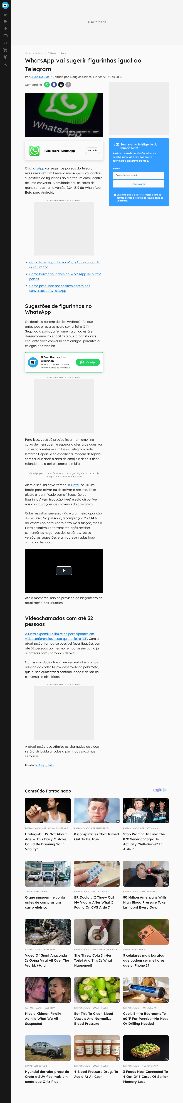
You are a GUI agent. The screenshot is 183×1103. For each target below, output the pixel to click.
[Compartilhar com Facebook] (54, 84)
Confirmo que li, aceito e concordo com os (140, 197)
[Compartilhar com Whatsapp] (47, 84)
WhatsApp (36, 168)
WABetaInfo (44, 765)
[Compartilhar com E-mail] (61, 84)
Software (52, 53)
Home (28, 53)
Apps (63, 53)
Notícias (39, 53)
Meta (75, 485)
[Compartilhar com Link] (68, 84)
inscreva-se (138, 183)
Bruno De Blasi (40, 77)
